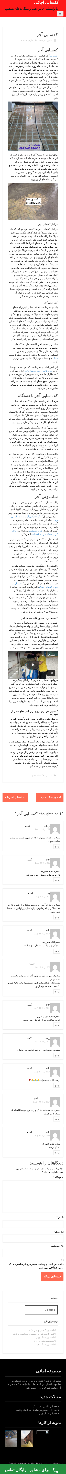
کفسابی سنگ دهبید (45, 1344)
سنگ (55, 358)
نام (59, 1217)
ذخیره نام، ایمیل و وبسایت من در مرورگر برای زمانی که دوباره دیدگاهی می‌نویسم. (36, 1266)
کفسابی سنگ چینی (44, 1337)
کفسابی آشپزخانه (15, 797)
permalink (37, 775)
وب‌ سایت (56, 1246)
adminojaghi (27, 40)
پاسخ (56, 846)
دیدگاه (57, 1177)
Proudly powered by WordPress (25, 1463)
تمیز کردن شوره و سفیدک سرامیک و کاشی (33, 1333)
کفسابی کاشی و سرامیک (41, 1330)
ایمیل (56, 1231)
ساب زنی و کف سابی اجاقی (38, 370)
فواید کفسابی (35, 530)
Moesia (56, 1463)
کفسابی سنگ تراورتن (43, 1341)
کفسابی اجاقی (46, 2)
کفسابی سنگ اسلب (49, 797)
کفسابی (53, 55)
